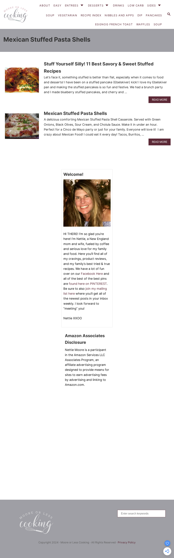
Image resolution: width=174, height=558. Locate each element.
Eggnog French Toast (114, 24)
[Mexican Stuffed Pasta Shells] (22, 127)
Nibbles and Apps (119, 15)
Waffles (143, 24)
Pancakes (154, 15)
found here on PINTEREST (88, 283)
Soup (158, 24)
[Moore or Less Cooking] (15, 14)
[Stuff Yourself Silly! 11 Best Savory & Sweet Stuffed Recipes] (22, 81)
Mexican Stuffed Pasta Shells (75, 113)
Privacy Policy (127, 542)
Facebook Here (92, 273)
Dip (140, 15)
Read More (161, 100)
